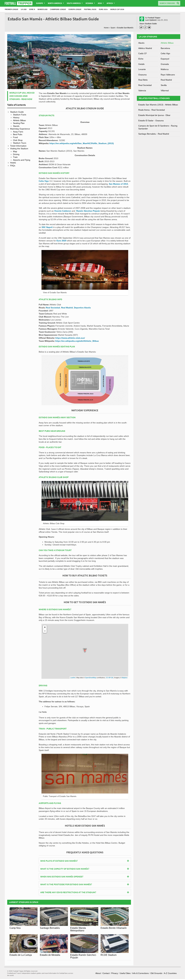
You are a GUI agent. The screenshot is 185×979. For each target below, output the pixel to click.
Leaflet (72, 677)
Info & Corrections (140, 973)
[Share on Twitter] (141, 27)
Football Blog (90, 9)
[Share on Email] (150, 27)
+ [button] (45, 627)
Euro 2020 (61, 240)
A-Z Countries (170, 973)
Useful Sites (125, 973)
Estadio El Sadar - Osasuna (151, 120)
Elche (140, 59)
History (16, 117)
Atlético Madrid (145, 48)
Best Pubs (17, 134)
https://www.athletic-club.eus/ (70, 338)
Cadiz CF (142, 53)
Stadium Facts (19, 114)
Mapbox (124, 677)
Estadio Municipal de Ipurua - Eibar (154, 115)
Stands (16, 126)
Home (106, 28)
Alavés (141, 43)
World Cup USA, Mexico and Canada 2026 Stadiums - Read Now (22, 96)
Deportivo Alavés (82, 307)
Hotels (13, 163)
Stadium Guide (17, 112)
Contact (106, 973)
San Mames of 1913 (118, 184)
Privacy (114, 973)
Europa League (75, 9)
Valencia (142, 90)
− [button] (45, 630)
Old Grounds (156, 973)
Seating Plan (19, 123)
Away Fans (18, 131)
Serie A (32, 9)
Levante (142, 69)
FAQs (12, 165)
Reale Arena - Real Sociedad (151, 110)
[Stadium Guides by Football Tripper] (18, 3)
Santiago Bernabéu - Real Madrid (153, 134)
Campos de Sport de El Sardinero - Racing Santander (157, 127)
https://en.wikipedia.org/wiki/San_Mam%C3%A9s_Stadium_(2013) (81, 143)
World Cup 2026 (117, 9)
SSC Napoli (47, 227)
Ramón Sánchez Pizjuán (88, 211)
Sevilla (164, 85)
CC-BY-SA (109, 677)
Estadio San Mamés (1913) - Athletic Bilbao (158, 105)
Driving (16, 154)
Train (15, 157)
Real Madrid (67, 307)
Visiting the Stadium (19, 148)
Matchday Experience (20, 129)
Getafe (141, 64)
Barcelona (165, 48)
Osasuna (142, 74)
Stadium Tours (19, 143)
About (98, 973)
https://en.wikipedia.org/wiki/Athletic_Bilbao (77, 341)
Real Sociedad (53, 307)
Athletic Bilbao (19, 120)
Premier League (11, 9)
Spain (113, 28)
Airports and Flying (21, 160)
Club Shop (18, 140)
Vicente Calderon (62, 211)
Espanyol (165, 59)
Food (15, 137)
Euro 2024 (103, 9)
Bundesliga (42, 9)
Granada (165, 64)
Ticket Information (18, 146)
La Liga (23, 9)
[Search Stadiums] (178, 3)
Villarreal (165, 90)
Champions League (58, 9)
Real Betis (143, 80)
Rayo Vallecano (168, 74)
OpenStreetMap (90, 677)
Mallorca (165, 69)
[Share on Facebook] (146, 27)
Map (15, 151)
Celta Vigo (44, 181)
